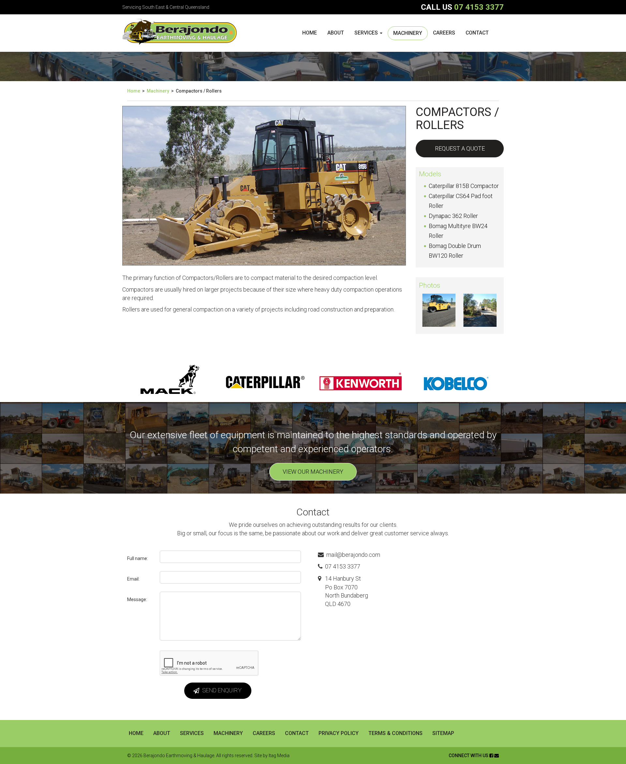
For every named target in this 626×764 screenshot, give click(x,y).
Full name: (137, 558)
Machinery (407, 33)
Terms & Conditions (395, 733)
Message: (137, 599)
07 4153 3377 (479, 7)
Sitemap (443, 733)
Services (366, 33)
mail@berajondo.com (353, 554)
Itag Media (279, 755)
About (335, 33)
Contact (477, 33)
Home (309, 33)
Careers (444, 33)
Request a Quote (460, 148)
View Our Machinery (313, 471)
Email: (133, 579)
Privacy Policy (339, 733)
